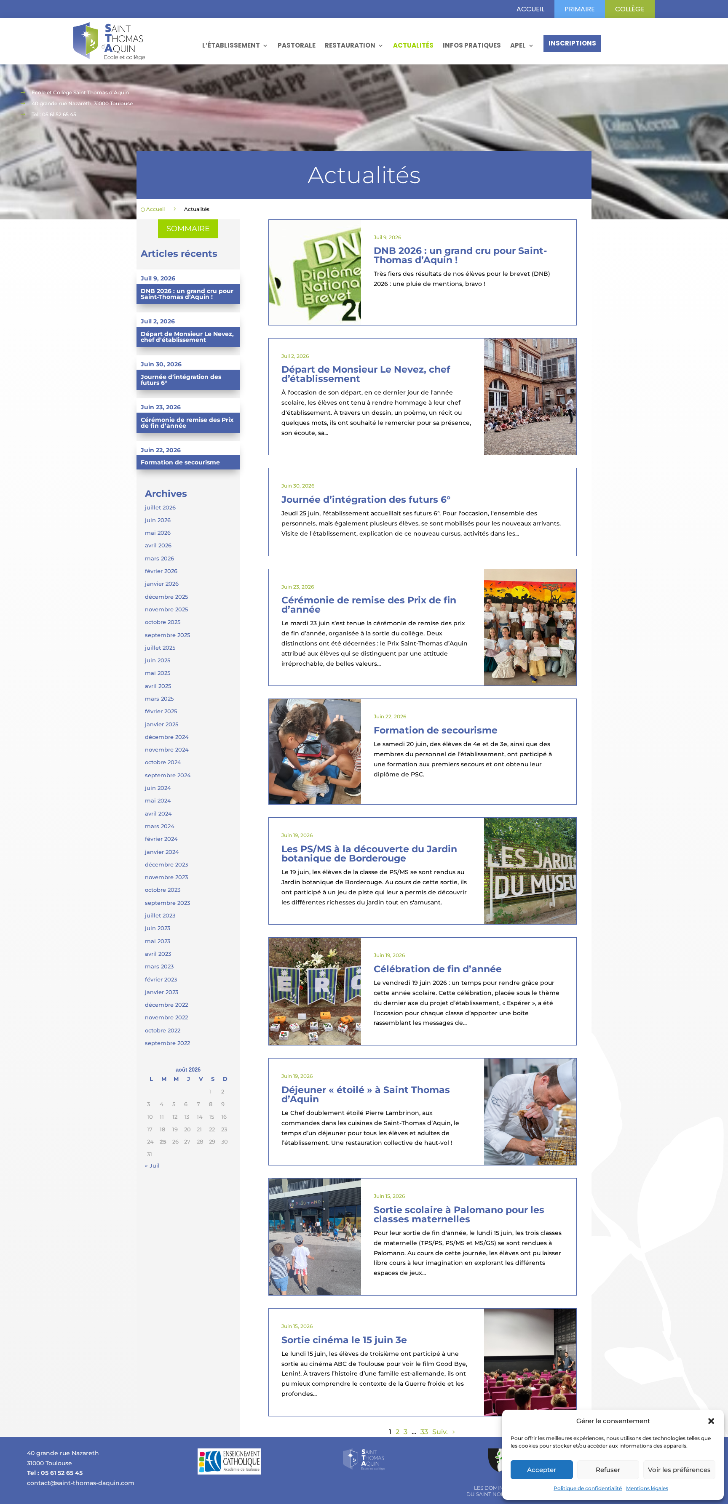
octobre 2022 (162, 1030)
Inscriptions (572, 43)
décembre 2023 (166, 864)
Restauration (350, 45)
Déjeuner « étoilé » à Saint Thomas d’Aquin (365, 1094)
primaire (580, 9)
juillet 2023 (160, 915)
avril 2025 (158, 686)
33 (424, 1432)
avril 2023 (158, 953)
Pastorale (297, 45)
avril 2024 (158, 813)
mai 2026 (158, 532)
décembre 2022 (166, 1004)
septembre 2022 (167, 1043)
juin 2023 (157, 928)
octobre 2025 (162, 622)
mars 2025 (159, 698)
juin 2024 (158, 787)
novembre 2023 (166, 877)
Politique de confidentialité (588, 1488)
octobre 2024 (163, 762)
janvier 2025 (161, 724)
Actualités (413, 45)
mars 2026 (159, 558)
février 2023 (161, 979)
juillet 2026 (160, 507)
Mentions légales (647, 1488)
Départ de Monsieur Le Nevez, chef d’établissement (187, 337)
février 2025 (161, 711)
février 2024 (161, 838)
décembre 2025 (166, 596)
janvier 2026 (162, 583)
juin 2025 (157, 660)
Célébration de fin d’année (438, 969)
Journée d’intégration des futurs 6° (181, 380)
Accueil (530, 9)
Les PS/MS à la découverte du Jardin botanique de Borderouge (369, 853)
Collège (630, 9)
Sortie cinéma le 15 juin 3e (344, 1340)
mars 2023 (159, 966)
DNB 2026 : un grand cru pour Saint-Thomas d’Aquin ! (187, 294)
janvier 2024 (162, 851)
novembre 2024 (167, 749)
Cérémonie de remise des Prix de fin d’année (187, 422)
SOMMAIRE (188, 228)
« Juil (152, 1165)
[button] (711, 1421)
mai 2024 (158, 800)
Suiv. (440, 1432)
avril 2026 (158, 545)
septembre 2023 (167, 902)
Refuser (608, 1470)
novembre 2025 (166, 609)
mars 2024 (159, 826)
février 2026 (161, 571)
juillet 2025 (160, 647)
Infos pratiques (472, 45)
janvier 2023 (161, 992)
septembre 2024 (168, 775)
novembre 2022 (166, 1017)
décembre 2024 (167, 736)
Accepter (541, 1470)
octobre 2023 (162, 889)
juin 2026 (158, 520)
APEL (518, 45)
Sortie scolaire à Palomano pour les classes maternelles (459, 1214)
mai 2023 (157, 941)
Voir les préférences (679, 1470)
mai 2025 (157, 672)
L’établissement (231, 45)
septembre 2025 (167, 635)
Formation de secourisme (180, 462)
